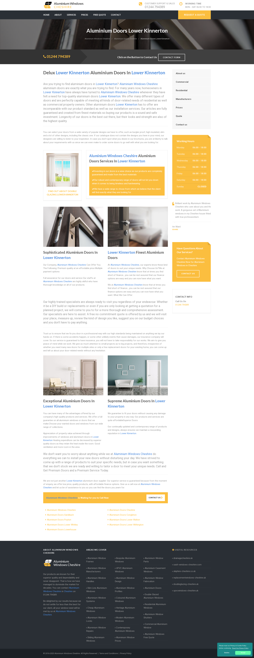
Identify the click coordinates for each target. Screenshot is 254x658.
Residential (181, 90)
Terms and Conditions (108, 653)
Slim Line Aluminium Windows (96, 590)
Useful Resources (185, 549)
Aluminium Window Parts (153, 560)
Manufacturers (183, 99)
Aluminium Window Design (124, 580)
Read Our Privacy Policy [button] (240, 648)
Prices (84, 14)
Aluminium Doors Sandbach (60, 515)
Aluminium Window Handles (96, 580)
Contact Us (155, 498)
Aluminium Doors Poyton (59, 519)
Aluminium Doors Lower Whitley (62, 524)
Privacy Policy (125, 653)
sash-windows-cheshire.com (187, 564)
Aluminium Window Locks (96, 619)
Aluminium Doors (153, 588)
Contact (116, 14)
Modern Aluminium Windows (124, 619)
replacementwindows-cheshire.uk (189, 577)
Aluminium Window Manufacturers (96, 570)
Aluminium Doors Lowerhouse (61, 529)
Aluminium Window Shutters (153, 616)
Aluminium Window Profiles (124, 590)
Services (71, 14)
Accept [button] (243, 652)
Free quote (99, 14)
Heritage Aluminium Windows (125, 609)
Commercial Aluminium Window (155, 626)
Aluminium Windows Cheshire (61, 510)
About (58, 14)
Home (46, 14)
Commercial (182, 82)
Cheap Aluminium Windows (95, 609)
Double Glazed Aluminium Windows (153, 596)
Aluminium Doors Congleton (123, 515)
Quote (179, 116)
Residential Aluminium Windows (155, 606)
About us (180, 73)
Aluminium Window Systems (96, 599)
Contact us (181, 124)
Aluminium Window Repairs (96, 629)
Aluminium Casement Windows (155, 570)
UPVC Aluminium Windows (123, 570)
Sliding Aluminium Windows (95, 639)
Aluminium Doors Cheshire (122, 510)
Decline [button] (226, 652)
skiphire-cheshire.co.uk (184, 571)
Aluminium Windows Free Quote (154, 636)
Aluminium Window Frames (96, 560)
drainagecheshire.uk (183, 558)
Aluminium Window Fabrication (153, 580)
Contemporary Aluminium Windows (124, 629)
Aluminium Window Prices (124, 639)
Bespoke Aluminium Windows (125, 560)
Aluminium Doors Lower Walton (124, 519)
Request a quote (194, 15)
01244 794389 (155, 7)
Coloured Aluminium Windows (125, 599)
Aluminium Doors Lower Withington (126, 524)
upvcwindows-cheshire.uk (185, 590)
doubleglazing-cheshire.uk (185, 584)
